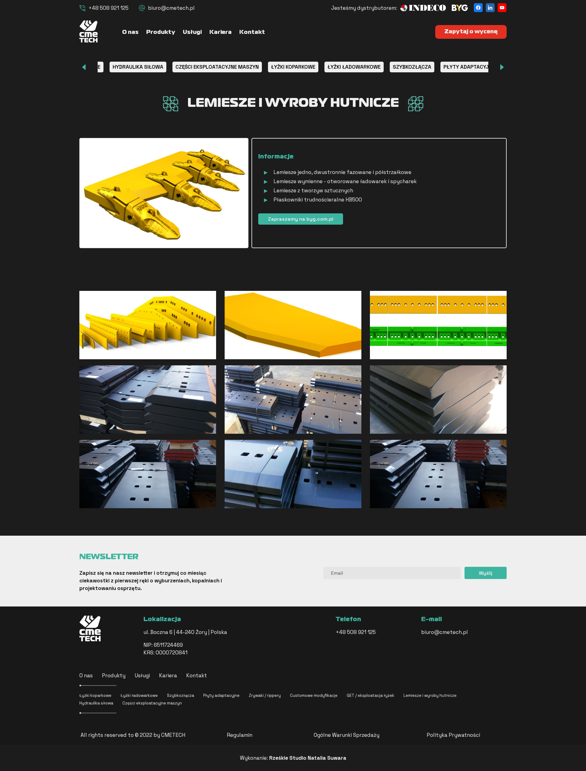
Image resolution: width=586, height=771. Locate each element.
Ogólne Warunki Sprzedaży (346, 735)
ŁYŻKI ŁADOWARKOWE (354, 66)
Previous (84, 67)
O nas (130, 32)
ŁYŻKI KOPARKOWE (293, 66)
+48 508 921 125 (108, 8)
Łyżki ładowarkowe (139, 695)
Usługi (192, 32)
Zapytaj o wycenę (470, 31)
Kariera (220, 32)
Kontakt (252, 32)
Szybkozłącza (180, 695)
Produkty (160, 32)
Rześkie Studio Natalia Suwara (307, 758)
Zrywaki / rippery (265, 695)
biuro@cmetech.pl (171, 8)
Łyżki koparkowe (95, 695)
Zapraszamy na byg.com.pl (300, 219)
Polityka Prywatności (453, 735)
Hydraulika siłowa (96, 703)
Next (502, 67)
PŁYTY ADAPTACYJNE (469, 66)
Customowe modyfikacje (314, 695)
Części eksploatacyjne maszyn (152, 703)
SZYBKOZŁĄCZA (412, 66)
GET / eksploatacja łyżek (370, 695)
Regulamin (239, 735)
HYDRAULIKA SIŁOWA (138, 66)
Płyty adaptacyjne (221, 695)
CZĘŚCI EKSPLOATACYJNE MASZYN (217, 66)
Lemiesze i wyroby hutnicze (430, 695)
